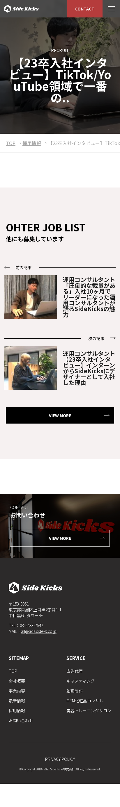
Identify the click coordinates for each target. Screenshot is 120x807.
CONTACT (84, 9)
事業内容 (17, 691)
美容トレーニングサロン (88, 710)
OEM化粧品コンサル (84, 701)
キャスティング (80, 681)
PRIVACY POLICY (60, 759)
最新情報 (17, 701)
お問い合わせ (21, 720)
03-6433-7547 (31, 625)
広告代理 (74, 671)
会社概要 (17, 681)
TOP (13, 671)
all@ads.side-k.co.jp (39, 631)
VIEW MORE (60, 415)
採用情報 (17, 710)
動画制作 (74, 691)
